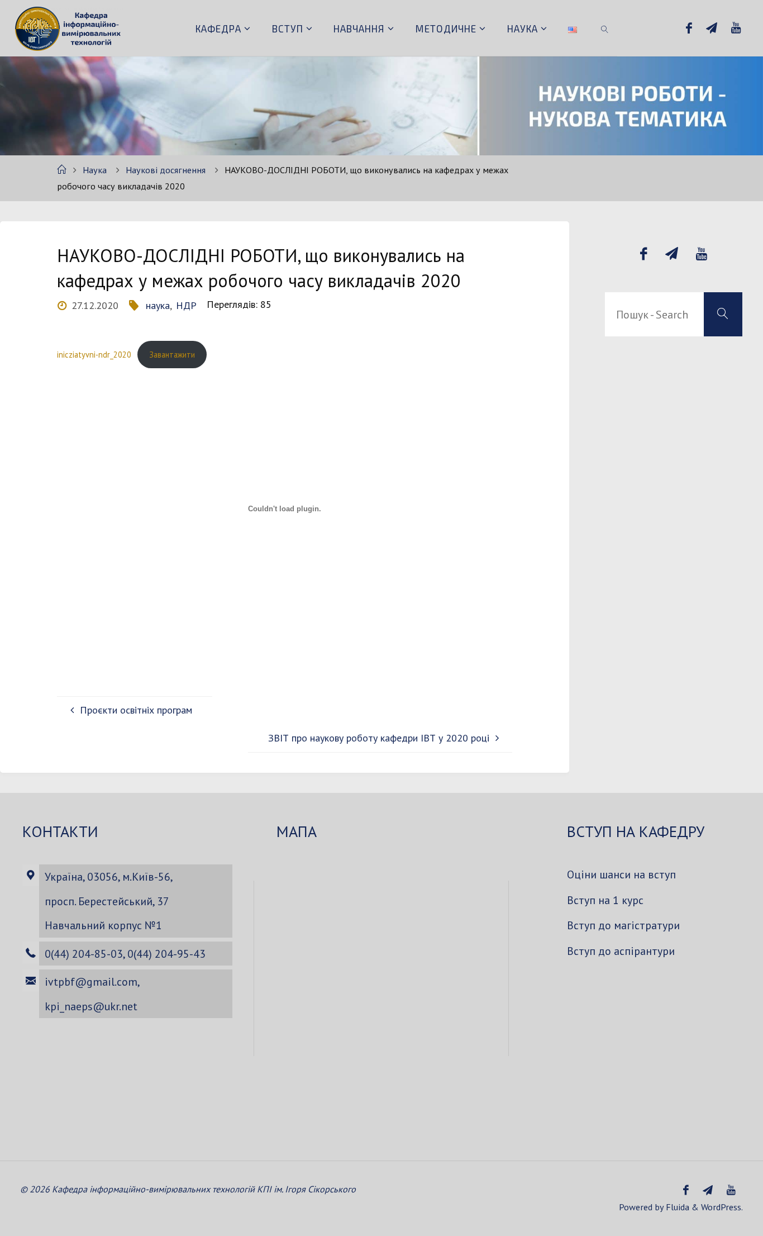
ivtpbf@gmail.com (91, 981)
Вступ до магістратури (623, 925)
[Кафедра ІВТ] (69, 27)
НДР (186, 305)
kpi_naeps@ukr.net (91, 1006)
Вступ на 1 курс (605, 900)
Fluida (676, 1207)
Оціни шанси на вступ (621, 874)
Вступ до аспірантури (621, 951)
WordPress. (722, 1207)
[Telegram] (711, 28)
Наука (95, 169)
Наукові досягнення (166, 169)
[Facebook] (689, 28)
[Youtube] (736, 28)
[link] (605, 28)
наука (158, 305)
